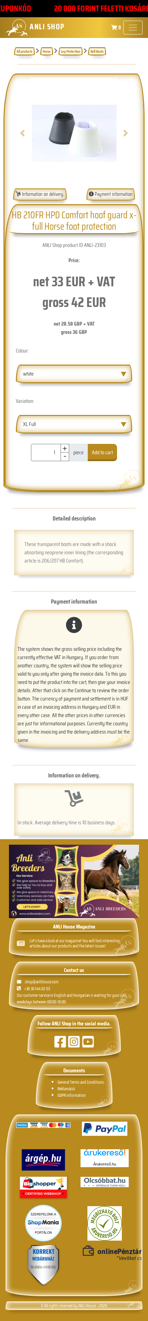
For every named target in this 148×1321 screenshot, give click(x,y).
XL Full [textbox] (29, 424)
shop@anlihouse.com (42, 981)
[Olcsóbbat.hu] (105, 1182)
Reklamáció (66, 1088)
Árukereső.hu (104, 1164)
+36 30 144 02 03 (37, 988)
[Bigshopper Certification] (43, 1188)
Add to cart (102, 452)
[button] (22, 133)
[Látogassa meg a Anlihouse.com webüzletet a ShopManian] (43, 1222)
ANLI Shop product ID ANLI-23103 (74, 245)
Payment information (113, 194)
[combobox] (74, 374)
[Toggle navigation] (132, 27)
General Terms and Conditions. (81, 1082)
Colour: (22, 350)
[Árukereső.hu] (105, 1155)
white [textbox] (28, 373)
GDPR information (71, 1095)
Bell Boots (97, 51)
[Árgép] (43, 1160)
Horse (47, 51)
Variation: (25, 401)
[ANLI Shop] (43, 1265)
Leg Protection (70, 51)
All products (24, 51)
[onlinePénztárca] (105, 1253)
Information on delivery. (42, 194)
